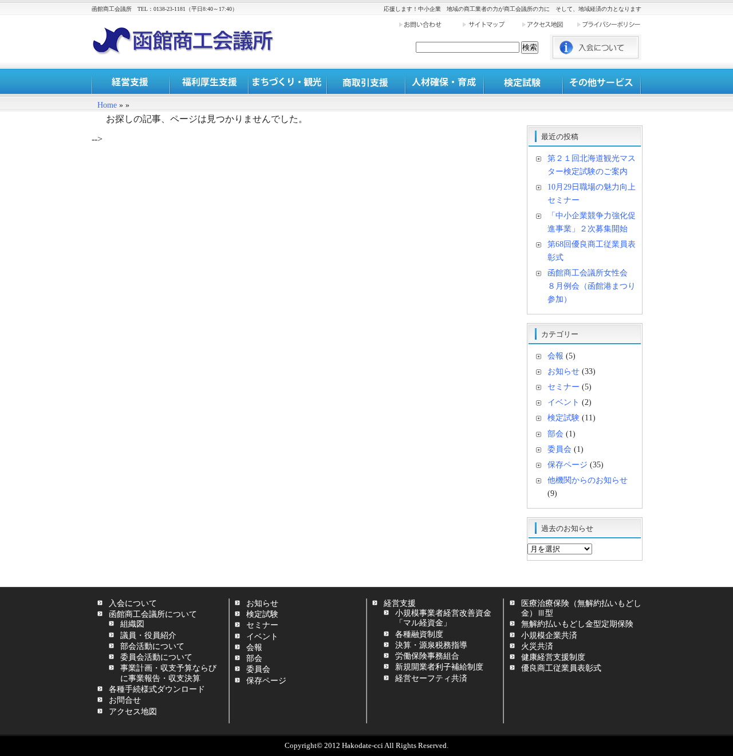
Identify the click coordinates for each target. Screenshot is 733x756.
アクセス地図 (548, 24)
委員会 (559, 449)
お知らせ (563, 371)
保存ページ (567, 464)
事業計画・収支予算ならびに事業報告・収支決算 (168, 672)
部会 (555, 433)
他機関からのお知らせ (587, 480)
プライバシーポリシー (608, 24)
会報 (555, 355)
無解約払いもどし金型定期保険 (577, 623)
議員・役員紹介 (148, 635)
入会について (133, 603)
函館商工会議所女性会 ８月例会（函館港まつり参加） (591, 286)
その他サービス (601, 81)
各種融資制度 (419, 634)
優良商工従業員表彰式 (561, 667)
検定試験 (523, 81)
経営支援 (131, 81)
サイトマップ (491, 24)
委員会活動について (156, 657)
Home (107, 105)
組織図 (132, 623)
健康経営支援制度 (553, 657)
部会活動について (152, 646)
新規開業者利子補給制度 (439, 666)
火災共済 (537, 646)
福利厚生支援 (209, 81)
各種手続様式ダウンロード (157, 689)
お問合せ (125, 699)
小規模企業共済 (549, 635)
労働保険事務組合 (427, 655)
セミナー (563, 386)
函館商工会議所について (153, 614)
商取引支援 (366, 81)
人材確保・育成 (444, 81)
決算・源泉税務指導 (431, 644)
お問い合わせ (430, 24)
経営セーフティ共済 (431, 678)
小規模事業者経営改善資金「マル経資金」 (443, 617)
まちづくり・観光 (288, 81)
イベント (563, 402)
